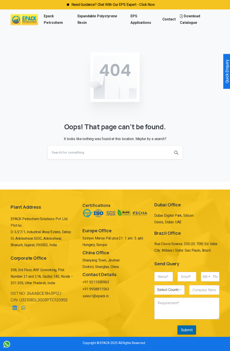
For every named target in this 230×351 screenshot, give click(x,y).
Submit (187, 330)
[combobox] (206, 276)
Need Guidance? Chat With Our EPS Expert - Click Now (106, 4)
